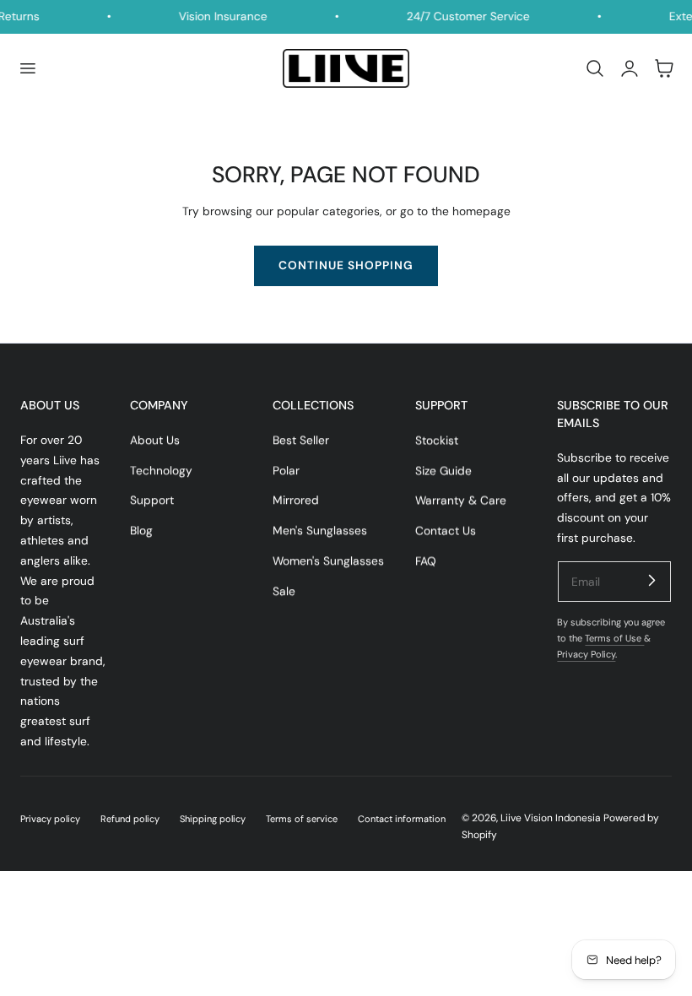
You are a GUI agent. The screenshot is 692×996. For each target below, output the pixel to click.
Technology (161, 470)
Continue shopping (346, 265)
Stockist (436, 439)
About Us (155, 439)
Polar (286, 470)
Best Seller (301, 439)
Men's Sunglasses (320, 530)
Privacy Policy (586, 654)
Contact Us (445, 530)
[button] (27, 68)
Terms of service (302, 819)
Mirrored (296, 499)
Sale (284, 590)
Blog (141, 530)
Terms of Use (614, 638)
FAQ (425, 560)
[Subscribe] (651, 580)
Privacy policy (50, 819)
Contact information (402, 819)
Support (152, 499)
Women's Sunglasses (328, 560)
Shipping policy (213, 819)
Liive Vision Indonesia (550, 818)
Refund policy (129, 819)
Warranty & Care (460, 499)
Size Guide (443, 470)
